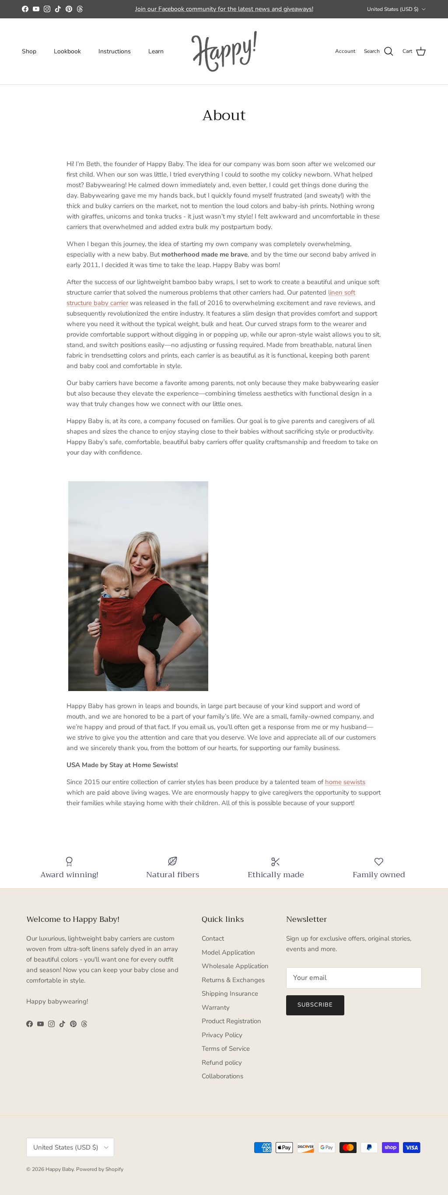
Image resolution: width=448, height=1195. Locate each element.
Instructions (114, 51)
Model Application (228, 952)
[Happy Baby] (224, 51)
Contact (213, 938)
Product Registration (231, 1021)
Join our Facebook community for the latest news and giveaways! (224, 9)
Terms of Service (226, 1048)
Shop (29, 51)
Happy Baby (60, 1169)
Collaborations (222, 1076)
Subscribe (315, 1005)
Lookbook (67, 51)
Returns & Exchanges (233, 980)
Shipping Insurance (230, 993)
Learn (156, 51)
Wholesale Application (235, 966)
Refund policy (222, 1062)
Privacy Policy (222, 1035)
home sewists (345, 782)
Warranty (216, 1007)
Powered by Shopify (99, 1169)
